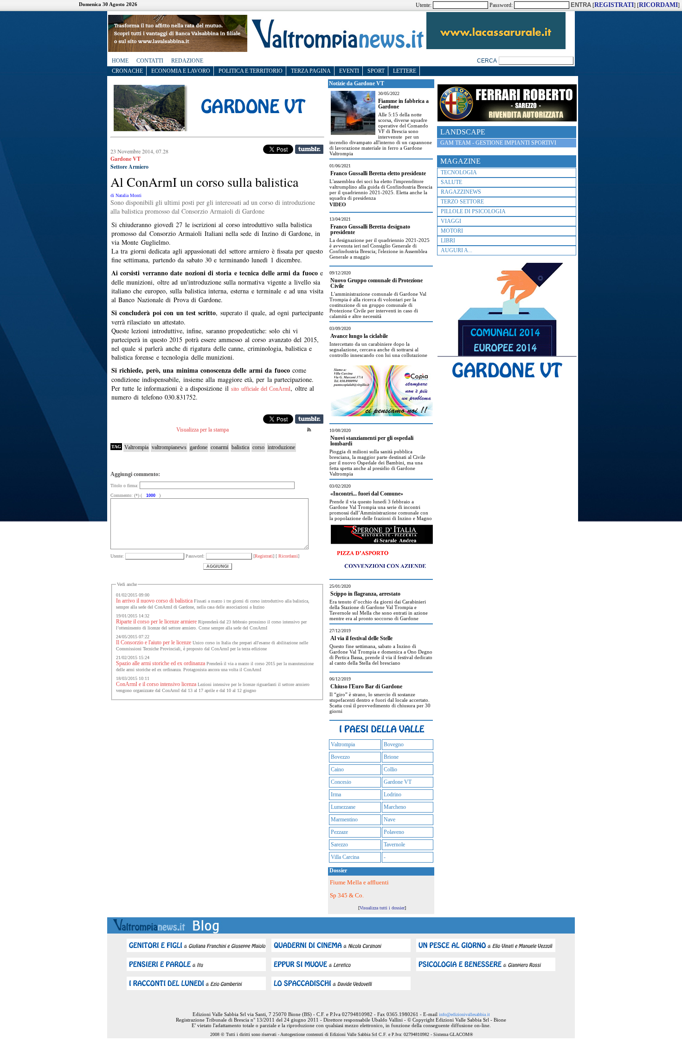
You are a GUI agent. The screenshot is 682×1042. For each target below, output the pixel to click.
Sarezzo (339, 844)
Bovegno (394, 744)
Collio (390, 769)
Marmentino (344, 819)
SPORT (376, 71)
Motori (452, 231)
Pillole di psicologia (473, 211)
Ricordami (287, 556)
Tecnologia (459, 172)
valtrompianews (169, 447)
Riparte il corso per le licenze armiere (156, 621)
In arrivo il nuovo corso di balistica (154, 600)
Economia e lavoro (180, 71)
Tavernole (394, 844)
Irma (336, 794)
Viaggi (451, 221)
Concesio (341, 782)
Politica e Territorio (251, 71)
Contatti (149, 60)
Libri (448, 240)
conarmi (219, 447)
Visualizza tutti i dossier (382, 907)
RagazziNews (461, 192)
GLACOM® (461, 1034)
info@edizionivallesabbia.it (464, 1014)
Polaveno (394, 832)
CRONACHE (127, 71)
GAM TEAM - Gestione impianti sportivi (498, 143)
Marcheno (395, 807)
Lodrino (392, 794)
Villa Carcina (345, 857)
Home (120, 60)
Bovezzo (340, 757)
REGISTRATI (614, 4)
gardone (198, 447)
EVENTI (349, 71)
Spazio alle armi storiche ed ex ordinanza (160, 663)
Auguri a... (456, 250)
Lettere (404, 71)
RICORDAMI (658, 4)
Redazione (187, 60)
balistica (240, 447)
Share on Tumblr (309, 149)
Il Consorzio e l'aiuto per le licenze (153, 642)
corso (258, 447)
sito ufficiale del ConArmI (260, 389)
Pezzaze (339, 832)
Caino (337, 769)
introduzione (281, 447)
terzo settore (462, 201)
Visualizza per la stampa (202, 429)
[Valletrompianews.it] (337, 47)
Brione (391, 757)
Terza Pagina (311, 71)
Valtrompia (136, 447)
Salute (451, 182)
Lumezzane (343, 807)
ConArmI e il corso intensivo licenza (156, 684)
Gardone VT (398, 782)
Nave (389, 819)
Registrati (264, 556)
